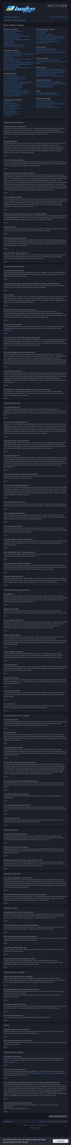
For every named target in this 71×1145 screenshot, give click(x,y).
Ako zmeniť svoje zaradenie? (12, 66)
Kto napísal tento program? (43, 100)
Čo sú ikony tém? (8, 115)
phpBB (30, 1125)
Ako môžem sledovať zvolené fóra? (45, 85)
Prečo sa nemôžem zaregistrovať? (13, 34)
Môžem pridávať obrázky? (11, 106)
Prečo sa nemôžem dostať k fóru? (13, 85)
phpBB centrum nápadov (44, 1073)
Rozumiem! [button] (60, 1141)
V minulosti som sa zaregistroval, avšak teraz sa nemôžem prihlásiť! (17, 40)
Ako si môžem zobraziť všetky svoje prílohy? (48, 94)
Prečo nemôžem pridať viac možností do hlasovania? (18, 82)
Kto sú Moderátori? (41, 32)
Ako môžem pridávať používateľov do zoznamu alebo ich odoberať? (51, 62)
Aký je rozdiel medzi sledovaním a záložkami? (48, 81)
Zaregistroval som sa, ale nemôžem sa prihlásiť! (17, 36)
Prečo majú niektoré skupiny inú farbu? (46, 39)
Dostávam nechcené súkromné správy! (46, 50)
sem (15, 1062)
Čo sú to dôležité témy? (10, 111)
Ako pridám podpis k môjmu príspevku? (14, 78)
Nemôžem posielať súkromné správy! (46, 49)
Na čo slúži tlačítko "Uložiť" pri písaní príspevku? (17, 92)
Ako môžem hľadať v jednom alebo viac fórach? (49, 69)
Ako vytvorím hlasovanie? (11, 80)
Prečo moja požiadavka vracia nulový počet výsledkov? (51, 71)
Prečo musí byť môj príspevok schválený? (15, 94)
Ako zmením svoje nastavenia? (12, 52)
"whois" (8, 1088)
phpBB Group (8, 330)
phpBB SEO (38, 1127)
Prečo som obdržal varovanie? (12, 89)
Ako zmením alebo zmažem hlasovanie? (15, 83)
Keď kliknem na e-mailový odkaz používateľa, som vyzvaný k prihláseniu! (17, 68)
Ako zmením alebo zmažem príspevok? (14, 77)
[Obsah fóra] (21, 9)
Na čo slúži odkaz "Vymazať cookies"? (14, 46)
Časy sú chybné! (8, 57)
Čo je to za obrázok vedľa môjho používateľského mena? (19, 62)
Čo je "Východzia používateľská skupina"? (47, 41)
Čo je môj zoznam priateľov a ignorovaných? (48, 60)
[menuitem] (16, 17)
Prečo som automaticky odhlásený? (13, 44)
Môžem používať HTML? (10, 103)
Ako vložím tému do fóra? (11, 75)
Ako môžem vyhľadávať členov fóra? (46, 74)
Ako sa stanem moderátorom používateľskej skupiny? (50, 38)
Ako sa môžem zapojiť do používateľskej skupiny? (49, 36)
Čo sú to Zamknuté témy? (11, 113)
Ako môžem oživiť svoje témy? (12, 95)
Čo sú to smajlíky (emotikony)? (12, 105)
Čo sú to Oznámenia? (10, 110)
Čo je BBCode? (8, 101)
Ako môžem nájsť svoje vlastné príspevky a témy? (50, 76)
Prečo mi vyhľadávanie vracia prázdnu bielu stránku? (50, 72)
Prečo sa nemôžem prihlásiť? (12, 38)
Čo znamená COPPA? (10, 32)
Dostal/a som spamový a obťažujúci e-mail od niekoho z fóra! (51, 53)
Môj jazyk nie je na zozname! (12, 61)
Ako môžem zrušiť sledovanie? (44, 87)
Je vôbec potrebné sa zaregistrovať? (13, 31)
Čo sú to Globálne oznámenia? (12, 108)
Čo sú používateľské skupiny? (44, 34)
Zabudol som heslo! (9, 43)
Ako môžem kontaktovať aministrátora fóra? (48, 107)
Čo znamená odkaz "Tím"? (43, 43)
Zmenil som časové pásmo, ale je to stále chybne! (17, 59)
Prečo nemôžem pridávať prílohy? (13, 87)
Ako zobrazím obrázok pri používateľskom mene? (17, 64)
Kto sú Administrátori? (42, 31)
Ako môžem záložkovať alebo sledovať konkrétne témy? (51, 83)
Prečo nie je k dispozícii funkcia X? (45, 102)
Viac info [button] (25, 1142)
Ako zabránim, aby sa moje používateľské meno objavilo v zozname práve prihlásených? (19, 54)
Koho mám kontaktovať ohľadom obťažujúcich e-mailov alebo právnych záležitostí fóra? (51, 104)
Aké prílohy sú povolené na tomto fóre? (46, 92)
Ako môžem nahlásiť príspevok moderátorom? (16, 90)
